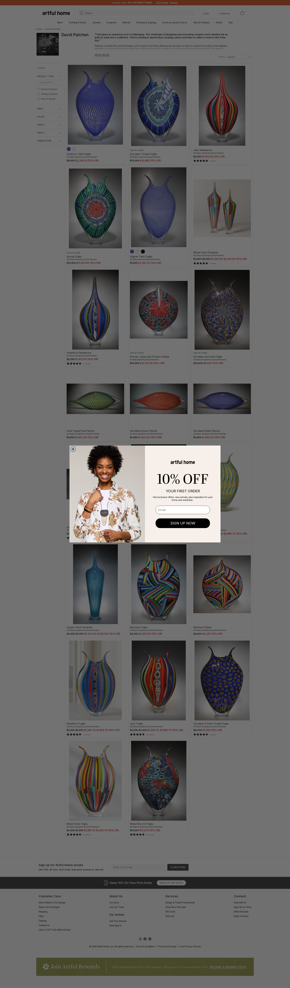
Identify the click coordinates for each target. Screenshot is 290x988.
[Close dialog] (73, 449)
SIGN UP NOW (182, 523)
